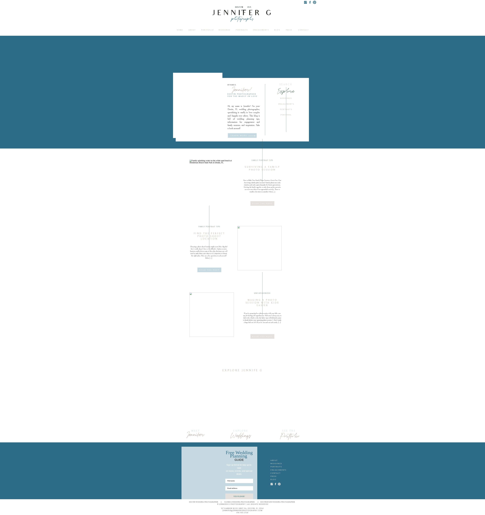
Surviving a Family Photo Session (262, 168)
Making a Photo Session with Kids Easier (262, 303)
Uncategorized (262, 293)
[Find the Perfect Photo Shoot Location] (259, 248)
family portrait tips (262, 160)
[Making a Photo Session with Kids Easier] (212, 315)
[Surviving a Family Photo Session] (212, 182)
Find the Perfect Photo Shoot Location (209, 236)
